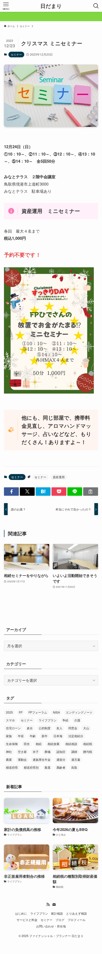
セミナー (16, 54)
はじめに (21, 913)
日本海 (57, 736)
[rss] (48, 904)
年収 (21, 736)
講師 (74, 751)
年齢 (33, 736)
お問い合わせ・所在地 (51, 926)
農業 (9, 759)
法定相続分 (75, 736)
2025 (9, 712)
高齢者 (60, 767)
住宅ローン (13, 728)
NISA (56, 712)
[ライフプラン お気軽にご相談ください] (51, 16)
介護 (77, 720)
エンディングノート (79, 712)
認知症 (60, 751)
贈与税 (87, 751)
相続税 (87, 744)
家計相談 (57, 913)
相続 (39, 744)
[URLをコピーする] (90, 491)
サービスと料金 (27, 920)
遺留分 (60, 759)
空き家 (22, 751)
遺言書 (75, 759)
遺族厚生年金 (42, 759)
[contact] (54, 904)
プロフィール (76, 920)
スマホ (10, 720)
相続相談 (71, 744)
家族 (9, 736)
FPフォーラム (37, 712)
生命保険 (12, 744)
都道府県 (12, 767)
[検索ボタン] (96, 6)
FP (21, 712)
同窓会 (72, 728)
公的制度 (45, 728)
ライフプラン (47, 720)
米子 (36, 751)
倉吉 (30, 728)
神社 (9, 751)
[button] (11, 491)
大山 (86, 728)
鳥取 (74, 767)
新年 (45, 736)
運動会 (22, 759)
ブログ (59, 920)
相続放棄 (53, 744)
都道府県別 (31, 767)
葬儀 (48, 751)
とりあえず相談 (76, 913)
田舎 (27, 744)
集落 (48, 767)
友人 (59, 728)
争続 (65, 720)
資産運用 (59, 477)
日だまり (51, 6)
